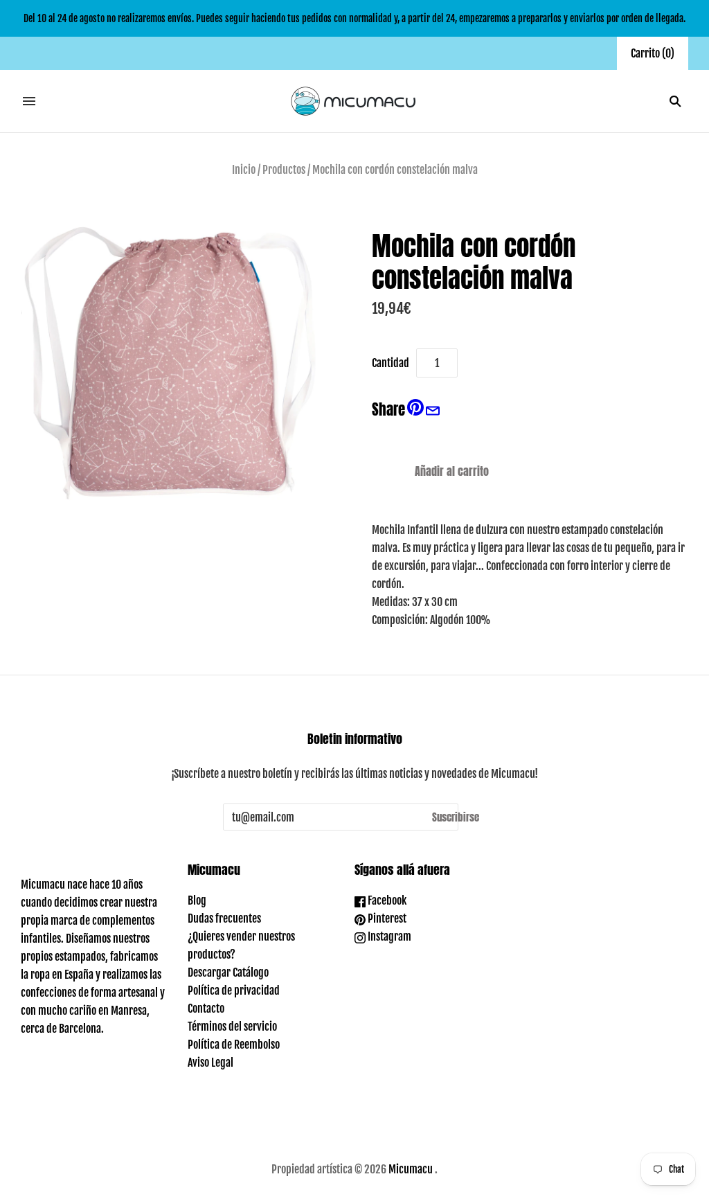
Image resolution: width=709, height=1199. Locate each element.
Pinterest (386, 918)
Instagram (388, 936)
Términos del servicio (232, 1026)
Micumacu (410, 1169)
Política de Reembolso (234, 1044)
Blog (197, 900)
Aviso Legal (210, 1062)
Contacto (206, 1008)
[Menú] (29, 101)
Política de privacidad (234, 990)
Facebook (386, 900)
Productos (283, 170)
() (652, 53)
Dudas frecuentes (224, 918)
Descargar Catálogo (228, 972)
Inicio (243, 170)
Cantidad (390, 363)
